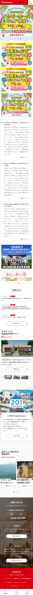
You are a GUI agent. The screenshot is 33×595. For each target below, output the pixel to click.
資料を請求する (16, 536)
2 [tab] (15, 38)
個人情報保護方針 (26, 578)
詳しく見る (16, 435)
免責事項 (16, 578)
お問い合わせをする (16, 560)
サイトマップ (7, 578)
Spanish (25, 582)
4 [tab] (20, 38)
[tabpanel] (16, 275)
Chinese (17, 582)
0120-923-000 (18, 518)
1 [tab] (12, 38)
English (9, 582)
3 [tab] (17, 38)
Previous (3, 377)
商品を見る (16, 369)
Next (30, 377)
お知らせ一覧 (16, 323)
